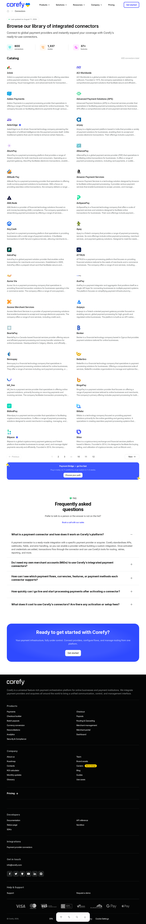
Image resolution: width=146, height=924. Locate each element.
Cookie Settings (102, 919)
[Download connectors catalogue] (85, 917)
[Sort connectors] (69, 917)
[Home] (8, 11)
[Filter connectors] (61, 917)
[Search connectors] (77, 917)
